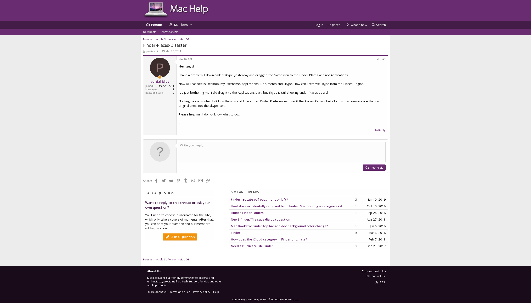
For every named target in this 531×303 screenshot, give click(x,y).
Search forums (169, 32)
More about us (157, 292)
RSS (382, 282)
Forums (157, 24)
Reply (381, 130)
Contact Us (378, 276)
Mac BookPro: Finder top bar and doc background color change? (279, 226)
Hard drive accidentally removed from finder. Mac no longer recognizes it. (287, 206)
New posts (149, 32)
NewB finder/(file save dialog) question (260, 219)
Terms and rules (180, 292)
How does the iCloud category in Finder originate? (269, 239)
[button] (191, 24)
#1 (384, 59)
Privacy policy (201, 292)
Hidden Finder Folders (247, 213)
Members (181, 24)
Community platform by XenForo (265, 299)
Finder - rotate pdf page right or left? (259, 199)
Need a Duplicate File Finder (252, 246)
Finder (235, 233)
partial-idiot (153, 51)
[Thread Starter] (160, 77)
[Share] (378, 59)
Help (216, 292)
